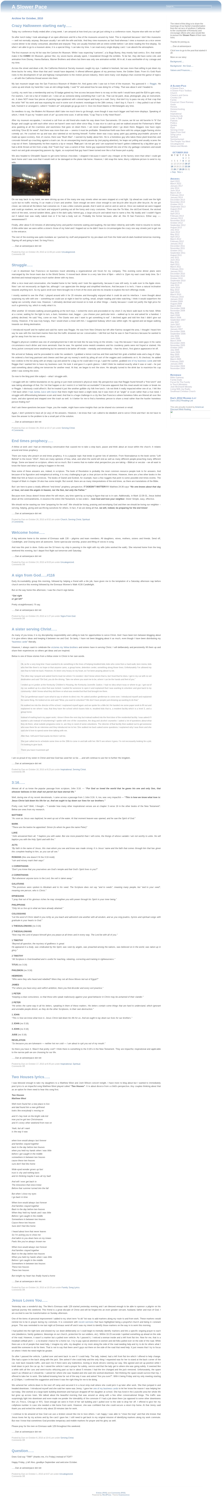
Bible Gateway (177, 377)
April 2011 (175, 264)
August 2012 (176, 227)
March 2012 (175, 239)
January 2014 (176, 197)
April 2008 (175, 315)
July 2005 (174, 350)
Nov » (180, 172)
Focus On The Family (180, 382)
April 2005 (175, 357)
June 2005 (175, 352)
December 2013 (177, 200)
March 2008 (175, 317)
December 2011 (177, 246)
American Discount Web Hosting (187, 408)
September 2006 (178, 334)
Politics (173, 123)
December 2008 (177, 308)
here (177, 50)
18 (172, 166)
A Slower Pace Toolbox (181, 91)
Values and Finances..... (181, 70)
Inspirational (66, 769)
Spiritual (86, 519)
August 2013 (176, 209)
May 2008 (174, 313)
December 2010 (177, 274)
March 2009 (175, 306)
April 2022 (175, 181)
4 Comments (17, 430)
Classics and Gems (179, 95)
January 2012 (176, 244)
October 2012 (176, 223)
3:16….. (18, 782)
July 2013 (174, 211)
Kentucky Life (176, 116)
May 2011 (174, 262)
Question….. (23, 1451)
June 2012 (175, 232)
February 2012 (177, 241)
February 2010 (177, 297)
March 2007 (175, 327)
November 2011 (177, 248)
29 (183, 169)
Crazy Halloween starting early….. (42, 26)
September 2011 (177, 253)
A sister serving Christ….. (34, 629)
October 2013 (176, 204)
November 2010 (177, 276)
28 (180, 169)
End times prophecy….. (32, 441)
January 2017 (176, 186)
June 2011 (175, 260)
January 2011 (176, 271)
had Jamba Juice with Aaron (43, 392)
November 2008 (177, 311)
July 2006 (174, 336)
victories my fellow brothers (64, 647)
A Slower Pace (29, 7)
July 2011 (174, 257)
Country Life (175, 98)
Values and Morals (178, 146)
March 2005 (175, 359)
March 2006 (175, 341)
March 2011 (175, 267)
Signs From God (68, 616)
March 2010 (175, 294)
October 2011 (176, 250)
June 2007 (175, 324)
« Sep (173, 172)
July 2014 (174, 188)
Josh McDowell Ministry (181, 387)
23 (186, 166)
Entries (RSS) (101, 1493)
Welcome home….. (28, 532)
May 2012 (174, 234)
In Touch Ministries (178, 384)
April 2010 (175, 292)
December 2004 (177, 366)
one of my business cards (140, 360)
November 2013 (177, 202)
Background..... (177, 61)
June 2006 (175, 338)
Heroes (173, 107)
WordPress (106, 1495)
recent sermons (86, 1322)
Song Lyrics (74, 1287)
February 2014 (177, 195)
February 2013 (177, 216)
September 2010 (178, 281)
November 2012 (177, 220)
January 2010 (176, 299)
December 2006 (177, 331)
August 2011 (176, 255)
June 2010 (175, 287)
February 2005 (177, 361)
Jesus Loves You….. (30, 1300)
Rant (172, 128)
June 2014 (175, 190)
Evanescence (124, 1495)
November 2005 (177, 345)
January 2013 (176, 218)
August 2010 (176, 283)
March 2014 (175, 193)
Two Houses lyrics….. (31, 1077)
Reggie (153, 83)
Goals (173, 104)
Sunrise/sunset (177, 139)
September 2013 (178, 207)
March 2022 (175, 184)
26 (175, 169)
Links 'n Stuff (176, 118)
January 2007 (176, 329)
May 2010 (174, 290)
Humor (173, 111)
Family (65, 1287)
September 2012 (178, 225)
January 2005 (176, 364)
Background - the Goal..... (181, 66)
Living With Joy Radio (180, 389)
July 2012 (174, 230)
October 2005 (176, 348)
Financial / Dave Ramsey (181, 102)
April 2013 (175, 214)
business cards (19, 641)
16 (186, 164)
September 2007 (178, 320)
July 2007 (174, 322)
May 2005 (174, 354)
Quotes (173, 125)
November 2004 (177, 368)
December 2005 (177, 343)
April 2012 (175, 237)
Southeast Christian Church (183, 391)
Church (64, 519)
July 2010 (174, 285)
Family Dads (176, 380)
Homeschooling (177, 109)
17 (189, 164)
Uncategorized (68, 252)
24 (189, 166)
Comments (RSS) (118, 1493)
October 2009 (176, 301)
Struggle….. (22, 265)
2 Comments (17, 522)
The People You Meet (180, 141)
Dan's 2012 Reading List (181, 401)
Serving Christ (68, 428)
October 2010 (176, 278)
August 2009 (176, 304)
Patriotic (174, 121)
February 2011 (177, 269)
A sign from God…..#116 (33, 575)
